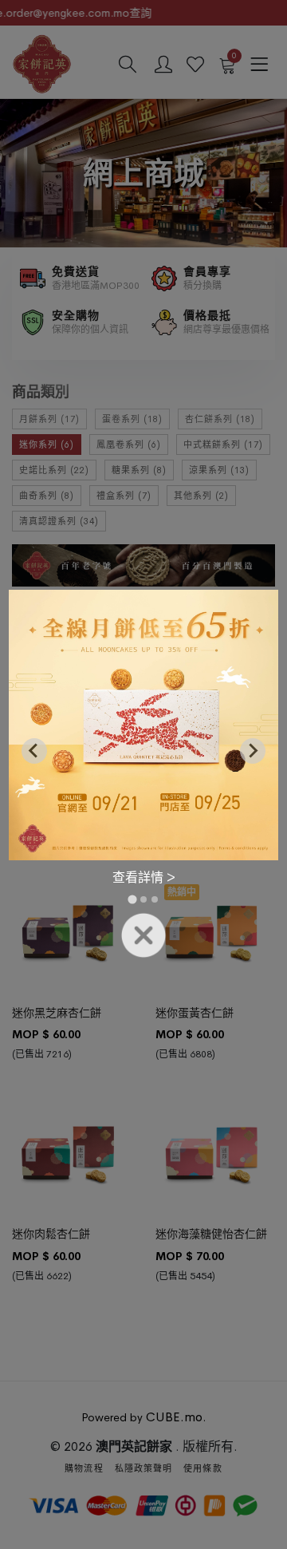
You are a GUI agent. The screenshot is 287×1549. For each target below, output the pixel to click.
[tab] (132, 899)
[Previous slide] (34, 751)
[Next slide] (252, 751)
